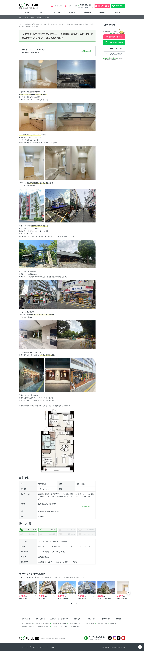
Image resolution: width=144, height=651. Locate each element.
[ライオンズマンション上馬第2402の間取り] (57, 441)
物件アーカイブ (26, 647)
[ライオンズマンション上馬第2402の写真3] (38, 117)
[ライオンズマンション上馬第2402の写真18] (57, 375)
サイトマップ (50, 647)
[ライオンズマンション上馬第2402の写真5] (31, 163)
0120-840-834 (86, 5)
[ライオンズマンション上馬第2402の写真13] (38, 294)
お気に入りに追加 (115, 54)
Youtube (123, 638)
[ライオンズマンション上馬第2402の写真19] (83, 375)
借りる (26, 12)
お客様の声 (87, 12)
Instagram (114, 638)
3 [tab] (76, 603)
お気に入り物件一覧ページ (110, 58)
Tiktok (118, 638)
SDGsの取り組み (75, 626)
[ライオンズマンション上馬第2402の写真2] (76, 74)
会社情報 (118, 619)
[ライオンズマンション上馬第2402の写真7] (83, 163)
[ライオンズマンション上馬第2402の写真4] (76, 117)
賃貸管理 (72, 12)
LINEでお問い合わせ (115, 43)
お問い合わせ (119, 6)
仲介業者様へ (90, 623)
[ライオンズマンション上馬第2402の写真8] (31, 205)
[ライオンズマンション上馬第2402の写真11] (38, 254)
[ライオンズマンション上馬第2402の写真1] (38, 74)
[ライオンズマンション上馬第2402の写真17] (31, 375)
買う (41, 12)
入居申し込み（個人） (43, 623)
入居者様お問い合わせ (76, 623)
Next (128, 593)
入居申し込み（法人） (59, 623)
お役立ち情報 (106, 619)
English (55, 626)
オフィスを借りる (27, 623)
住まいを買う (77, 619)
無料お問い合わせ (103, 6)
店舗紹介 (102, 12)
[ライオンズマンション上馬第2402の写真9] (57, 205)
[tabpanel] (28, 590)
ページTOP (140, 647)
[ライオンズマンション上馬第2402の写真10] (83, 205)
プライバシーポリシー (39, 647)
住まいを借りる (40, 619)
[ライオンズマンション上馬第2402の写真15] (38, 335)
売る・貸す (57, 12)
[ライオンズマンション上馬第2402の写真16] (76, 335)
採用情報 (113, 623)
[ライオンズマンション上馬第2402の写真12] (76, 254)
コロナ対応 (63, 626)
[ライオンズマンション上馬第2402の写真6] (57, 163)
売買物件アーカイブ (43, 626)
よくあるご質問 (102, 623)
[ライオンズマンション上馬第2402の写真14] (76, 294)
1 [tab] (71, 603)
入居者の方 (117, 12)
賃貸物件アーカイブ (28, 626)
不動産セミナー (92, 619)
